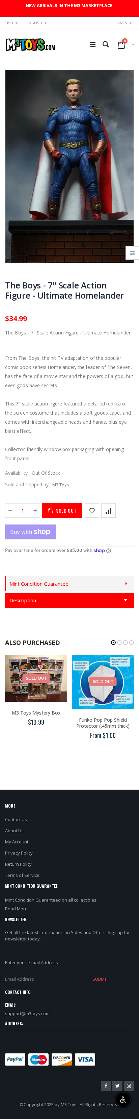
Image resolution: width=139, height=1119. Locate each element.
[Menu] (92, 44)
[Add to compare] (108, 510)
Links (122, 22)
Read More (16, 909)
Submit (100, 979)
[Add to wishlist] (92, 510)
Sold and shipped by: (27, 484)
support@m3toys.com (27, 1013)
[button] (113, 642)
